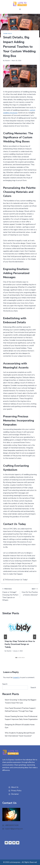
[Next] (34, 637)
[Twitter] (10, 842)
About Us (14, 787)
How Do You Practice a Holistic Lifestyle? (30, 592)
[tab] (16, 657)
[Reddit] (17, 842)
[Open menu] (20, 9)
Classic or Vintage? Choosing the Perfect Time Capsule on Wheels (10, 594)
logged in (16, 677)
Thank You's (7, 33)
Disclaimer (15, 794)
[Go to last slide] (5, 637)
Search (4, 684)
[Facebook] (6, 842)
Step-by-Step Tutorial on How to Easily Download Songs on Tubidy (20, 644)
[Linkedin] (14, 842)
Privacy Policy (16, 790)
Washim (7, 60)
